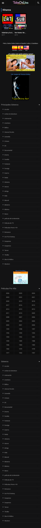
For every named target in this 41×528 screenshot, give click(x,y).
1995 (20, 333)
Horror (6, 187)
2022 (20, 297)
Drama (6, 155)
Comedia (7, 137)
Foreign (6, 168)
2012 (33, 309)
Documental (8, 150)
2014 (7, 309)
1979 (20, 349)
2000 (33, 325)
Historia (7, 182)
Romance (7, 232)
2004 (20, 321)
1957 (33, 353)
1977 (7, 353)
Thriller (6, 255)
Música (6, 209)
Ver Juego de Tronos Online (20, 74)
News (6, 214)
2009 (33, 313)
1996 (7, 333)
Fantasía (7, 164)
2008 (7, 317)
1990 (7, 341)
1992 (20, 337)
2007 (20, 317)
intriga (6, 191)
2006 (33, 317)
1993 (7, 337)
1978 (33, 349)
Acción (6, 109)
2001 (20, 325)
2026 (7, 293)
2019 (20, 301)
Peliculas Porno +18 (10, 227)
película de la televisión (11, 218)
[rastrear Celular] (20, 283)
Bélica (6, 127)
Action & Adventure (10, 114)
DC (5, 146)
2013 (20, 309)
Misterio (7, 205)
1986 (7, 345)
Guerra (6, 173)
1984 (20, 345)
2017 (7, 305)
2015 (33, 305)
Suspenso (7, 246)
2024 (33, 293)
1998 (20, 329)
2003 (33, 321)
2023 (7, 297)
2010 (20, 313)
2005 (7, 321)
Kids (5, 196)
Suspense (7, 241)
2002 (7, 325)
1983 (33, 345)
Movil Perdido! (20, 271)
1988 (33, 341)
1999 (7, 329)
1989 (20, 341)
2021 (33, 297)
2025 (20, 293)
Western (7, 264)
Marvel (6, 200)
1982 (7, 349)
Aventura (7, 123)
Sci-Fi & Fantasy (9, 237)
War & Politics (8, 259)
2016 (20, 305)
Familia (6, 159)
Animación (7, 118)
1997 (33, 329)
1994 (33, 333)
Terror (6, 250)
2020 (7, 301)
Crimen (6, 141)
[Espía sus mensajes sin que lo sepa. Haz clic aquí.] (20, 70)
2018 (33, 301)
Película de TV (9, 223)
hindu (6, 177)
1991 (33, 337)
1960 (20, 353)
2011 (7, 313)
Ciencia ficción (9, 132)
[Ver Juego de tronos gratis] (20, 99)
